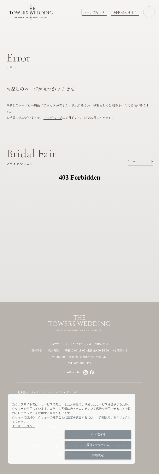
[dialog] (71, 429)
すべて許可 (98, 434)
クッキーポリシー (23, 426)
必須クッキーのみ (98, 444)
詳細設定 (98, 455)
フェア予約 (91, 12)
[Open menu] (149, 12)
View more (136, 161)
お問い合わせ (122, 12)
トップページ (52, 117)
